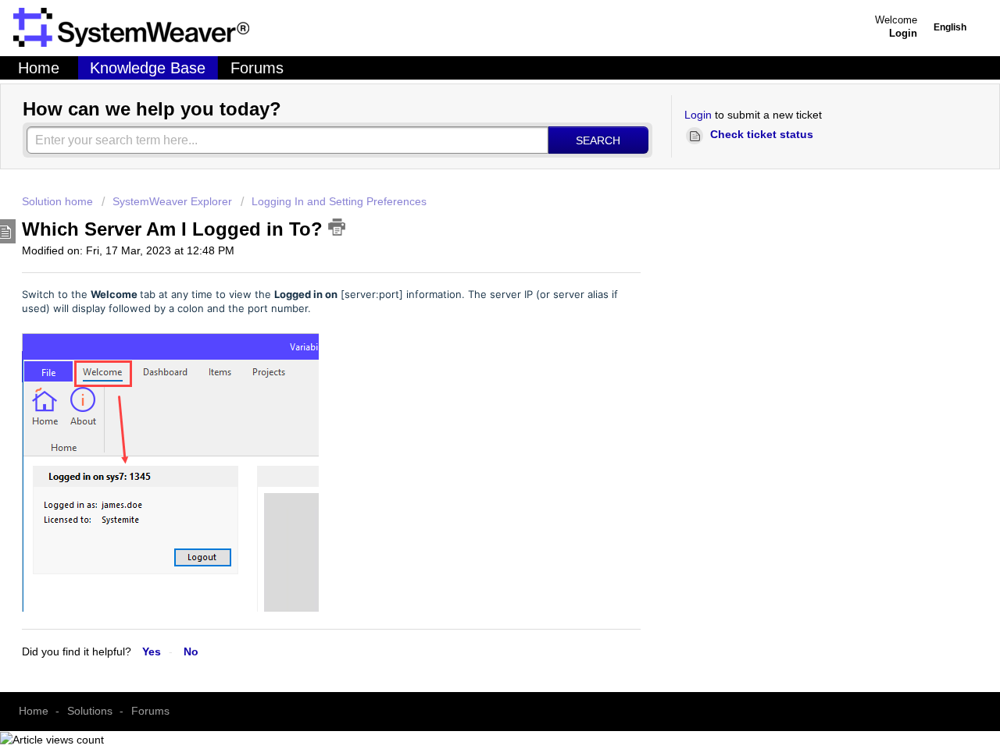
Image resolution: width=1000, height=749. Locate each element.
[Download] (302, 218)
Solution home (59, 201)
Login (698, 114)
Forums (257, 67)
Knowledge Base (147, 67)
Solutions (89, 711)
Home (38, 67)
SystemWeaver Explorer (172, 201)
